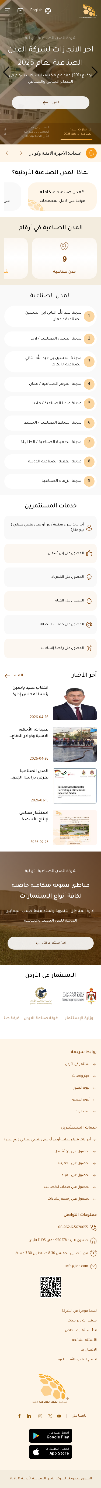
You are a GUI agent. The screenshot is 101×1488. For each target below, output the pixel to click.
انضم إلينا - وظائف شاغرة (77, 1360)
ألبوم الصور (81, 1088)
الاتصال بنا (89, 1350)
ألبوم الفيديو (81, 1100)
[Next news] (8, 153)
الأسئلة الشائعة (84, 1340)
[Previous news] (19, 153)
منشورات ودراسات (82, 1321)
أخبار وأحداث (81, 1076)
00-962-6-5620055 (73, 1228)
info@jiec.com (76, 1266)
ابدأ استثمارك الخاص (81, 1331)
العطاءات (82, 1112)
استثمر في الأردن (77, 1064)
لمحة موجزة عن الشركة (79, 1311)
